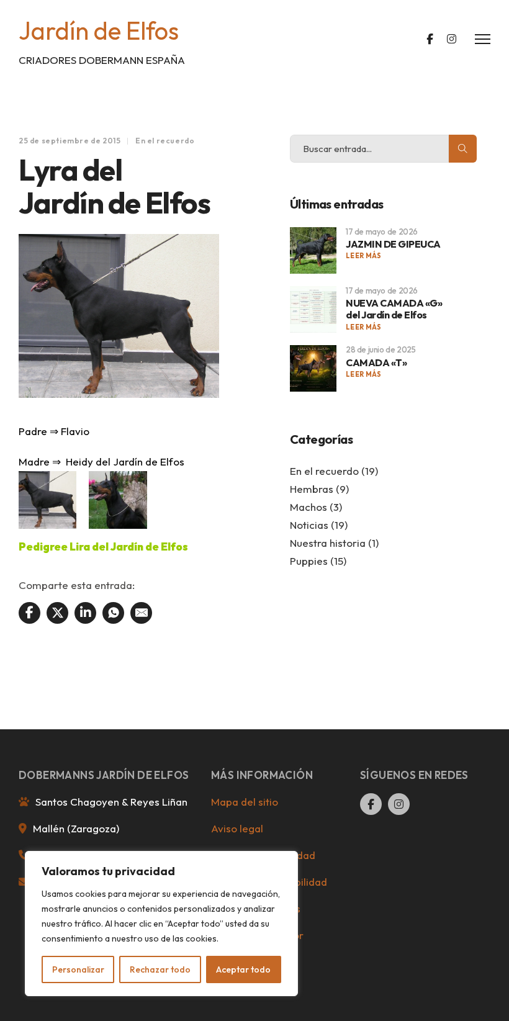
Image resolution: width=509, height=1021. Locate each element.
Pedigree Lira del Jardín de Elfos (103, 546)
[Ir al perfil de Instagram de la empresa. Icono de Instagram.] (451, 39)
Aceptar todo (243, 969)
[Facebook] (29, 613)
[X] (57, 613)
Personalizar (78, 969)
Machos (308, 506)
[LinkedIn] (85, 613)
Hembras (311, 488)
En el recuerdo (164, 140)
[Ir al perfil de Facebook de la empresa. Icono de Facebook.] (430, 39)
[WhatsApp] (113, 613)
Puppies (309, 560)
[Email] (141, 613)
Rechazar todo (160, 969)
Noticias (309, 524)
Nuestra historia (328, 542)
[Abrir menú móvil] (482, 39)
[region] (161, 923)
